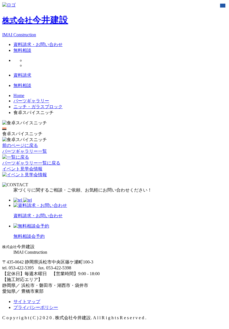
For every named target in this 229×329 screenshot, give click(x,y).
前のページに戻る (20, 145)
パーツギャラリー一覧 (24, 151)
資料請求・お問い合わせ (38, 44)
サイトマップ (26, 301)
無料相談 (22, 50)
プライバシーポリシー (35, 307)
